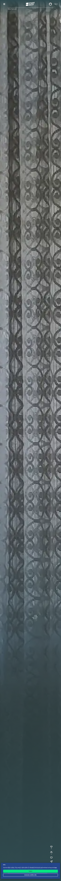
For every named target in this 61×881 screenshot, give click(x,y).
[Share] (51, 861)
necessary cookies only (30, 875)
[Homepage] (30, 4)
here (56, 867)
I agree (30, 871)
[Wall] (51, 857)
